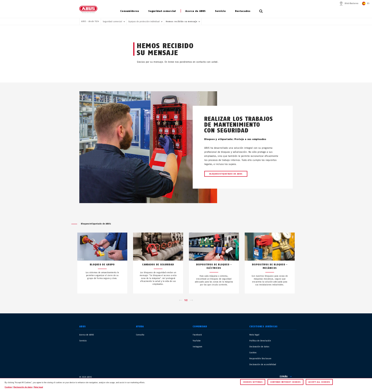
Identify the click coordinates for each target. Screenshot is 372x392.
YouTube (197, 340)
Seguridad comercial (162, 11)
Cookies (253, 352)
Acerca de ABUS (195, 11)
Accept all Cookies (319, 382)
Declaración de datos (259, 346)
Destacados (243, 11)
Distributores (351, 3)
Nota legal (254, 335)
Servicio (220, 11)
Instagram (197, 346)
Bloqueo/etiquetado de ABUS (225, 174)
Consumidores (129, 11)
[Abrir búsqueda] (260, 13)
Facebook (197, 335)
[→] (191, 300)
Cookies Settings (252, 382)
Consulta (140, 335)
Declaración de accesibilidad (262, 364)
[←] (180, 300)
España (284, 376)
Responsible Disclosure (260, 358)
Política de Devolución (260, 340)
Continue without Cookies (285, 382)
